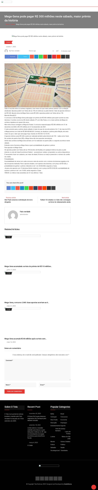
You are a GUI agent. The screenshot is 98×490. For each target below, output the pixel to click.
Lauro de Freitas (68, 433)
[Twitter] (13, 188)
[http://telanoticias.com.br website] (21, 51)
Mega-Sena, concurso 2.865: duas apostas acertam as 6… (26, 303)
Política (63, 444)
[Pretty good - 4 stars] (9, 354)
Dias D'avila (54, 420)
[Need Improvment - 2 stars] (6, 354)
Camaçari (54, 417)
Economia (64, 420)
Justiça (63, 429)
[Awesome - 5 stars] (10, 354)
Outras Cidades (65, 441)
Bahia (52, 414)
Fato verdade (25, 212)
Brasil (62, 414)
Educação (54, 423)
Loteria (13, 24)
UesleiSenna (68, 484)
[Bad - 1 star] (4, 354)
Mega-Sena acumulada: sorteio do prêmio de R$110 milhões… (28, 266)
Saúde (63, 447)
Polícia (53, 444)
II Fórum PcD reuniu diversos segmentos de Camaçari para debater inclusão (36, 418)
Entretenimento (55, 426)
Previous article (11, 198)
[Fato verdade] (23, 51)
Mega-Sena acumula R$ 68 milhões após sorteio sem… (25, 339)
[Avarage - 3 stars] (7, 354)
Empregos (64, 423)
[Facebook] (9, 188)
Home (7, 24)
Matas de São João (66, 437)
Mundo (53, 441)
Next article (65, 198)
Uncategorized (55, 450)
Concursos (64, 417)
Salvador (53, 447)
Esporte (63, 426)
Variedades (64, 450)
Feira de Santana (57, 430)
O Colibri (30, 445)
